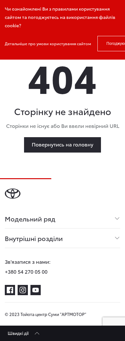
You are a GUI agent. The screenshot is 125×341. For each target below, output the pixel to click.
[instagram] (23, 290)
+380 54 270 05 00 (26, 271)
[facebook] (10, 290)
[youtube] (35, 290)
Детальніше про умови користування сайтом (48, 43)
